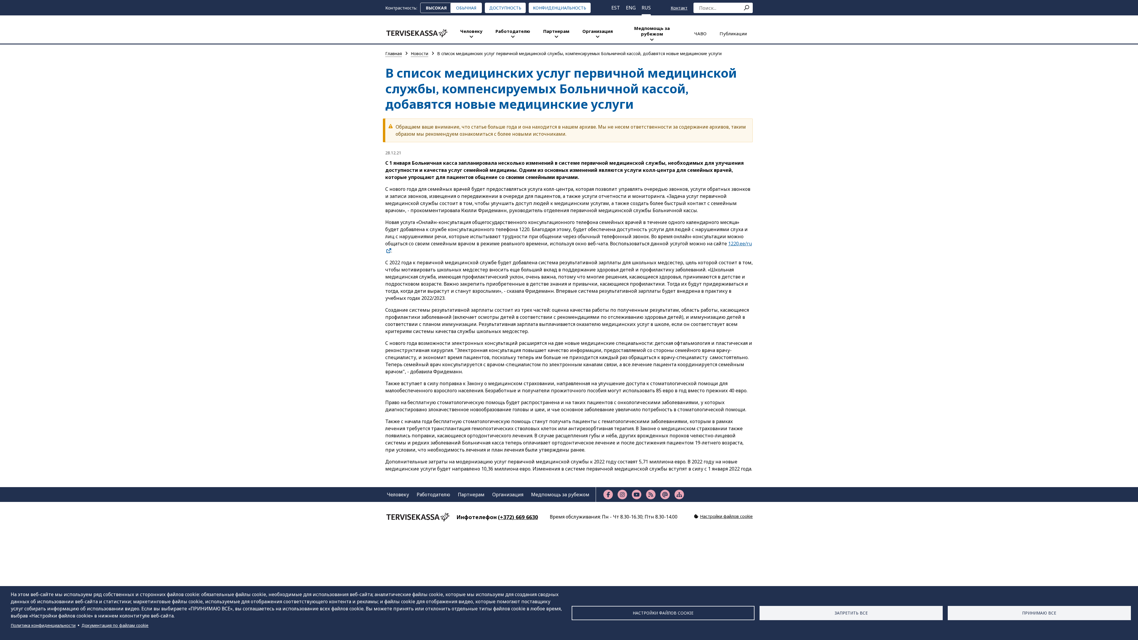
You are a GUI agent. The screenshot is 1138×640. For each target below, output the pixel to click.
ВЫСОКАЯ (436, 8)
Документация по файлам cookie (114, 625)
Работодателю (513, 31)
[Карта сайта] (679, 494)
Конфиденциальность (559, 8)
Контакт (679, 8)
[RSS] (651, 494)
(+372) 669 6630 (518, 517)
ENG (631, 7)
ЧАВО (700, 33)
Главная (393, 53)
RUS (646, 7)
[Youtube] (637, 494)
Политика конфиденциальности (43, 625)
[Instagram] (622, 494)
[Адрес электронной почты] (665, 494)
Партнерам (556, 31)
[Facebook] (608, 494)
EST (615, 7)
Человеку (471, 31)
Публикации (733, 33)
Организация (597, 31)
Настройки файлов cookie (663, 613)
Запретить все (851, 613)
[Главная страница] (416, 33)
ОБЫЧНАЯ (466, 8)
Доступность (505, 8)
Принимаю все (1039, 613)
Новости (419, 53)
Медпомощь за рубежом (652, 31)
